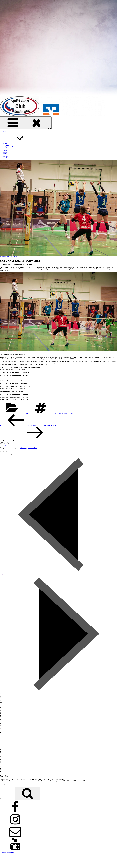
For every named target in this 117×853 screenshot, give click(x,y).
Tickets (5, 150)
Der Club (5, 143)
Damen (5, 153)
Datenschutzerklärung (5, 852)
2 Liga (54, 413)
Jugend (5, 152)
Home (4, 131)
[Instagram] (15, 825)
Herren (5, 155)
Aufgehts (59, 413)
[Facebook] (15, 812)
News (4, 149)
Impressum (14, 852)
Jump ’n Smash (10, 146)
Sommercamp (9, 147)
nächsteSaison (65, 413)
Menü (49, 128)
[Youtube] (15, 849)
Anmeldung (6, 158)
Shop (7, 145)
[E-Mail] (15, 837)
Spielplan (71, 413)
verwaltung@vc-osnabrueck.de (8, 445)
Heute (1, 574)
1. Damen (26, 413)
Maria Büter (17, 257)
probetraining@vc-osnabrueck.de (28, 448)
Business (5, 156)
